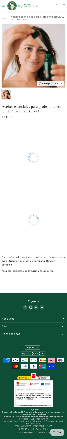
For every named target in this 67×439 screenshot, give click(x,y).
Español (31, 347)
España (31, 353)
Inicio (4, 18)
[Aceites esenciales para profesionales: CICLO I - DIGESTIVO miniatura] (7, 94)
